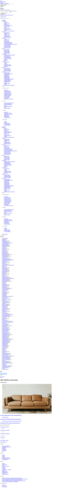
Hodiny (3, 319)
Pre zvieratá (6, 196)
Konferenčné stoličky (7, 57)
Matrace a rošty (6, 49)
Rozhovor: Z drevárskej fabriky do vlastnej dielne (10, 481)
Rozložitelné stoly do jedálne (7, 242)
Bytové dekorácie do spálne (6, 325)
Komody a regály (5, 369)
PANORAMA (4, 345)
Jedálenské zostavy (7, 33)
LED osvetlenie (6, 168)
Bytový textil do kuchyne (8, 104)
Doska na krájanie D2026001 (5, 433)
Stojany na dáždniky (5, 304)
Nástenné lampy (5, 291)
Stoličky (5, 34)
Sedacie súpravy (6, 24)
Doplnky (5, 59)
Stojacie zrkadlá (4, 324)
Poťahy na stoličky (7, 108)
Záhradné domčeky (7, 81)
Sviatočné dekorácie (7, 94)
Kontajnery (6, 60)
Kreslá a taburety (7, 22)
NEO (3, 348)
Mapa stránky (4, 485)
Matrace (3, 275)
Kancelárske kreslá (7, 55)
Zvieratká (4, 364)
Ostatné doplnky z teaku (6, 366)
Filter (1, 377)
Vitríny (5, 27)
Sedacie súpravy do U (5, 260)
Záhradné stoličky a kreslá (8, 73)
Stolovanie (4, 310)
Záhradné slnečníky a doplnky (9, 185)
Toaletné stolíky (4, 269)
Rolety (5, 107)
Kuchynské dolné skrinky (8, 42)
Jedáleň (3, 239)
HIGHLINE (4, 344)
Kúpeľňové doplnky (7, 176)
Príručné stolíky (4, 255)
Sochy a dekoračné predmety (7, 314)
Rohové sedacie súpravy (6, 258)
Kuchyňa (3, 286)
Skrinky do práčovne (7, 177)
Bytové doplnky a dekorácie (8, 205)
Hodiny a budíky (7, 97)
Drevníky (4, 349)
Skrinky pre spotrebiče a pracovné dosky (10, 44)
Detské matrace (6, 115)
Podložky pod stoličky (7, 95)
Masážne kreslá (4, 253)
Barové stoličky (6, 41)
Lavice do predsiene (7, 231)
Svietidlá (5, 63)
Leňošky (5, 136)
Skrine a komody (7, 51)
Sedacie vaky (6, 204)
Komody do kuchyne (7, 46)
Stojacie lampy (4, 292)
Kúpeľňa (3, 326)
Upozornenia (4, 450)
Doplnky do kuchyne (7, 92)
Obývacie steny (6, 28)
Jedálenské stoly (6, 32)
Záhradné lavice (6, 184)
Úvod (3, 451)
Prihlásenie (4, 447)
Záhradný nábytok (5, 332)
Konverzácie (4, 449)
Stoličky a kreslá (5, 367)
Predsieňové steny (7, 123)
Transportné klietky (5, 301)
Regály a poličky (7, 26)
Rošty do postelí (5, 276)
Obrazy (3, 312)
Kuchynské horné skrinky (8, 43)
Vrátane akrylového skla (6, 354)
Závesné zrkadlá (5, 323)
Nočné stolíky (4, 268)
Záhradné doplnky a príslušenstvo (9, 85)
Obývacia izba (4, 246)
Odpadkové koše (5, 309)
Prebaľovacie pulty (7, 117)
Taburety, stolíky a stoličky (6, 365)
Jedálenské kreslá (7, 36)
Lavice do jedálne (7, 35)
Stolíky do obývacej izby (8, 25)
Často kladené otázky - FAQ (6, 446)
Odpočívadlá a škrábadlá (6, 299)
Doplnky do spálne (7, 91)
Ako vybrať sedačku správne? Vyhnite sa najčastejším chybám (10, 415)
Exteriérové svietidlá (7, 64)
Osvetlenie (6, 66)
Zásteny (5, 84)
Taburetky (4, 251)
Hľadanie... (2, 4)
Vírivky (5, 82)
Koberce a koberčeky (5, 356)
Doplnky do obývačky (7, 29)
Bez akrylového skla (5, 353)
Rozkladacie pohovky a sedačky (7, 259)
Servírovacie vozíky (7, 152)
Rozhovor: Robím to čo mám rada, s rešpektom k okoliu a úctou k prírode (13, 480)
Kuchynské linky (7, 40)
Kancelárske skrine (7, 56)
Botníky (5, 122)
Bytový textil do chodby (8, 106)
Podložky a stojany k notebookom (9, 161)
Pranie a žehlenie (7, 68)
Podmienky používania (5, 457)
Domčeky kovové (5, 342)
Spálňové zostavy (7, 53)
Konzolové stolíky (7, 124)
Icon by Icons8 (4, 486)
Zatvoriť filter (2, 235)
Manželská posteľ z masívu (4, 426)
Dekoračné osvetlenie (7, 65)
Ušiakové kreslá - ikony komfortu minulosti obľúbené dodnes (10, 419)
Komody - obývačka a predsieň (9, 30)
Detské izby (6, 112)
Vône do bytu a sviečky (8, 93)
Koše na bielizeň (5, 328)
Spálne (3, 266)
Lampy (5, 169)
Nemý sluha (4, 307)
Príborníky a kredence (7, 37)
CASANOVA (4, 347)
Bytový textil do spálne (8, 103)
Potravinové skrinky (7, 45)
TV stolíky (4, 257)
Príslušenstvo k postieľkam (8, 220)
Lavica (3, 368)
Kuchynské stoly (7, 38)
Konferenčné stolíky (5, 256)
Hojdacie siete (6, 75)
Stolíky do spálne (7, 52)
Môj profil (4, 448)
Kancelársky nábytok (5, 277)
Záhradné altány (6, 76)
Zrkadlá (3, 303)
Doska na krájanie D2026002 (5, 430)
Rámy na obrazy (5, 313)
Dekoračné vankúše (5, 357)
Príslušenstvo (4, 343)
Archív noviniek (4, 459)
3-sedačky (4, 261)
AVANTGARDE (5, 346)
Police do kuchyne (7, 47)
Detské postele (6, 114)
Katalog (3, 455)
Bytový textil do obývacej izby (9, 102)
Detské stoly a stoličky (7, 113)
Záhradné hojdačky (7, 80)
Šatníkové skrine (5, 271)
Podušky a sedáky (7, 83)
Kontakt (3, 456)
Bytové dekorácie (7, 96)
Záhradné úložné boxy (7, 79)
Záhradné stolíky (7, 74)
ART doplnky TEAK (5, 362)
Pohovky (5, 23)
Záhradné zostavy (7, 72)
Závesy (5, 105)
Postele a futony (6, 50)
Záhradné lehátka (7, 77)
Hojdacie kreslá (4, 252)
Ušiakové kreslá (5, 250)
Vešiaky (5, 121)
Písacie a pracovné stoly (8, 58)
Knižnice (5, 128)
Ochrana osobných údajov (6, 458)
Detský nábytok (6, 116)
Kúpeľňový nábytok (7, 69)
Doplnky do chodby (7, 197)
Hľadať (2, 6)
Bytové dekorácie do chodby (7, 322)
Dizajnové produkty (5, 361)
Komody (3, 272)
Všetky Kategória (5, 238)
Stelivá (3, 300)
